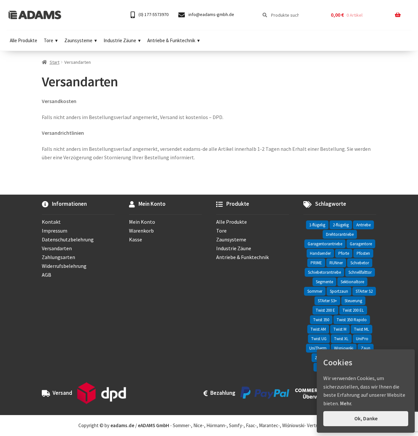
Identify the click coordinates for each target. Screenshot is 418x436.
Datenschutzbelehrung (68, 239)
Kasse (135, 239)
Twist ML (361, 329)
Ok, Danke (366, 418)
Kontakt (51, 221)
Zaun (365, 348)
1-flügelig (317, 225)
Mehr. (346, 403)
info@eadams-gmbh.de (210, 14)
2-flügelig (341, 225)
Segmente (324, 282)
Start (54, 62)
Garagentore (361, 244)
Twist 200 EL (353, 310)
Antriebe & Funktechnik (171, 40)
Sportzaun (339, 291)
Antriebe (363, 225)
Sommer (314, 291)
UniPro (362, 338)
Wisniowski (343, 348)
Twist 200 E (325, 310)
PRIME (316, 263)
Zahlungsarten (58, 257)
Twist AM (318, 329)
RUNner (336, 263)
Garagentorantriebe (325, 244)
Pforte (343, 253)
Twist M (339, 329)
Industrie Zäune (120, 40)
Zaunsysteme (78, 40)
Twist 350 (321, 320)
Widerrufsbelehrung (64, 266)
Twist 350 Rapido (352, 320)
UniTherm (318, 348)
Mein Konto (142, 221)
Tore (48, 40)
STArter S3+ (327, 301)
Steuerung (353, 301)
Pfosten (363, 253)
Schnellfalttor (360, 272)
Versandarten (57, 248)
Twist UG (319, 338)
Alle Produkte (23, 40)
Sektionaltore (352, 282)
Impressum (54, 230)
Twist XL (341, 338)
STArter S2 (364, 291)
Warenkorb (141, 230)
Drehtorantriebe (340, 234)
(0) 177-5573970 (153, 14)
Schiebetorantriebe (324, 272)
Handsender (320, 253)
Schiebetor (359, 263)
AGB (46, 274)
